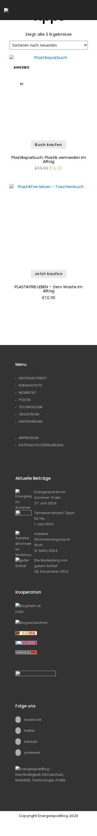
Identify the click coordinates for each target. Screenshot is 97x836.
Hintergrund (31, 421)
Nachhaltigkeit (33, 378)
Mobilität (27, 392)
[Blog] (48, 622)
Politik (25, 399)
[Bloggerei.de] (48, 643)
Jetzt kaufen (48, 273)
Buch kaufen (48, 144)
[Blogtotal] (48, 633)
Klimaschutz (30, 385)
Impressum (29, 437)
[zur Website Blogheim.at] (48, 608)
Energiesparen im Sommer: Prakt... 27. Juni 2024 (49, 497)
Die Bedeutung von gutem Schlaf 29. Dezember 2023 (51, 566)
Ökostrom (29, 414)
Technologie (31, 407)
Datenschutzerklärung (41, 445)
